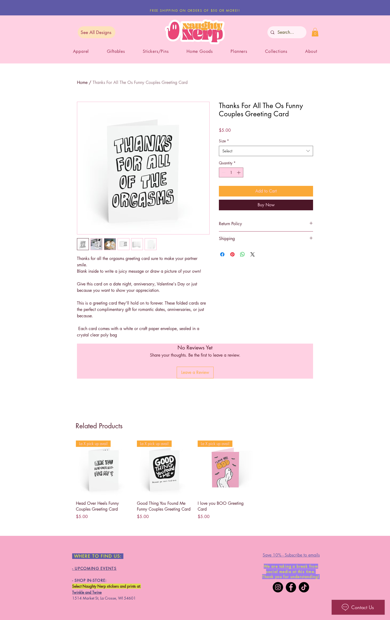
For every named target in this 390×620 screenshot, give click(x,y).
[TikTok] (304, 587)
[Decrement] (223, 172)
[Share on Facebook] (222, 254)
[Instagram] (278, 587)
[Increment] (239, 172)
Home (82, 82)
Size (224, 140)
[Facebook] (291, 587)
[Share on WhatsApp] (242, 254)
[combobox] (266, 151)
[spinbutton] (231, 172)
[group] (195, 480)
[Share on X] (252, 254)
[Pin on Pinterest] (232, 254)
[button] (315, 32)
